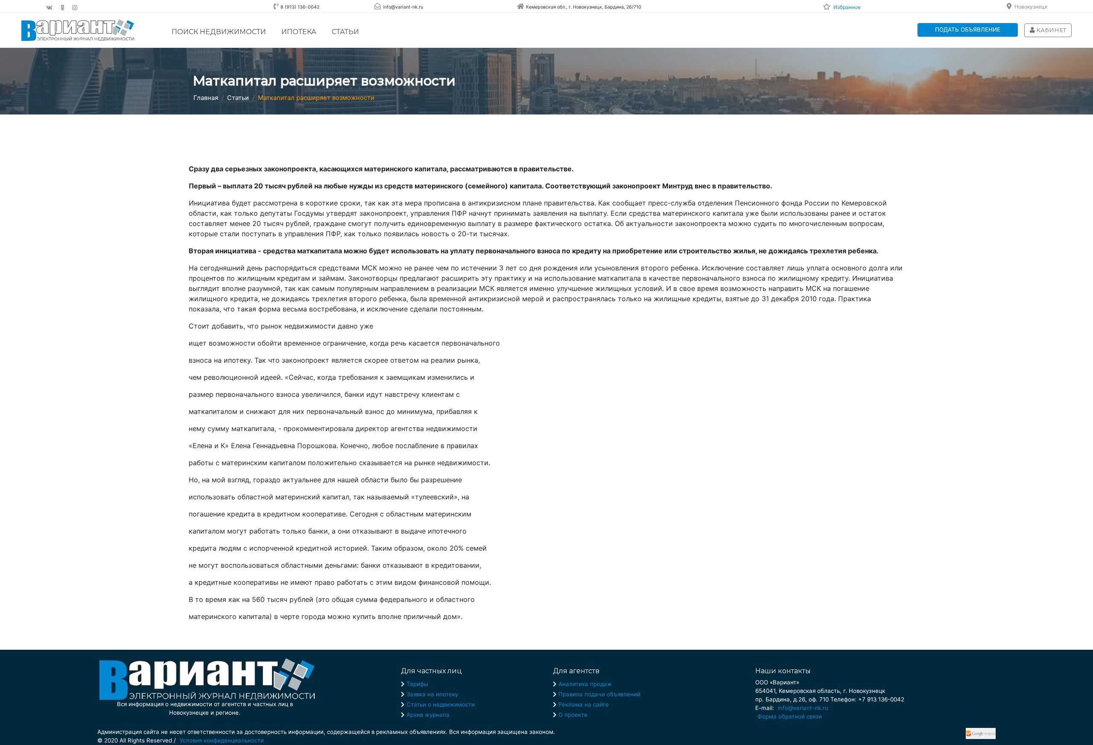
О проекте (572, 714)
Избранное (847, 7)
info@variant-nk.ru (803, 707)
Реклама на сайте (583, 704)
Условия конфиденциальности (222, 740)
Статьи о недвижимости (440, 704)
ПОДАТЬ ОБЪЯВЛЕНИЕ (967, 29)
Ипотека (298, 32)
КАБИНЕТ (1050, 29)
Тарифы (417, 683)
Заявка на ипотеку (432, 694)
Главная (205, 98)
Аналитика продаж (585, 683)
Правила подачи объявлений (599, 694)
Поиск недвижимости (219, 32)
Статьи (345, 32)
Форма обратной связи (789, 716)
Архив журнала (428, 714)
